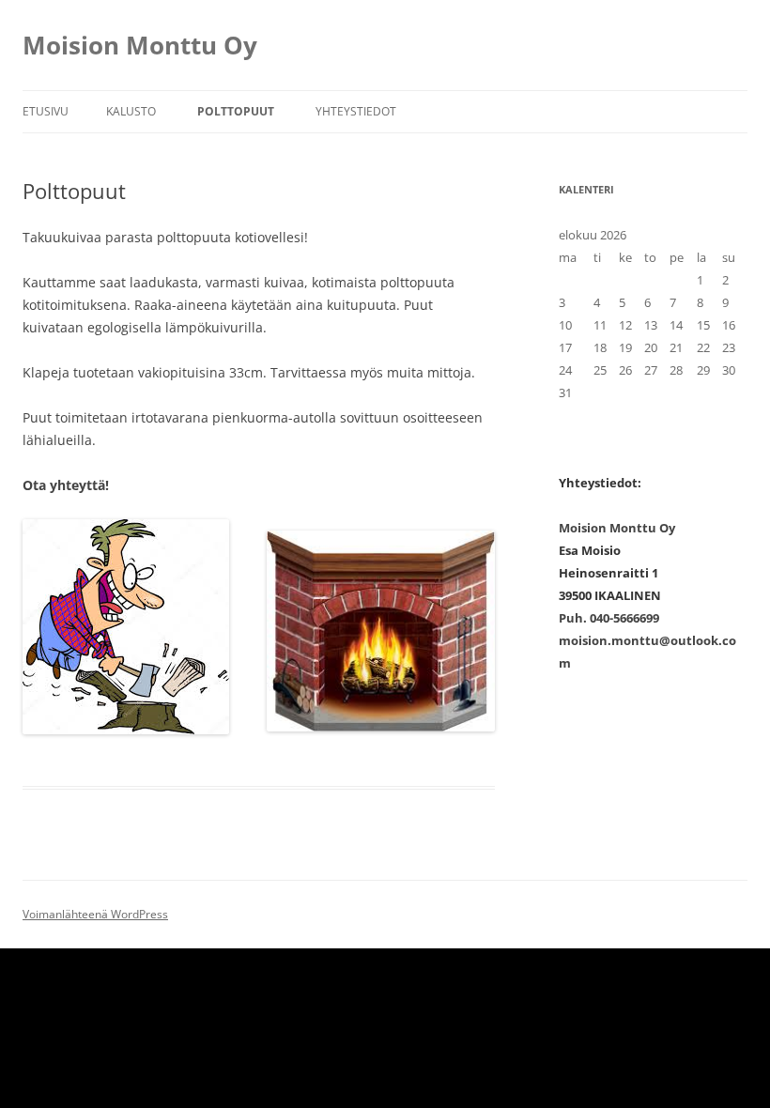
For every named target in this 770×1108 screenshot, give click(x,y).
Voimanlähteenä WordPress (95, 914)
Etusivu (46, 111)
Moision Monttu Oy (140, 45)
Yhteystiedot (356, 111)
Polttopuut (235, 111)
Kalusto (131, 111)
